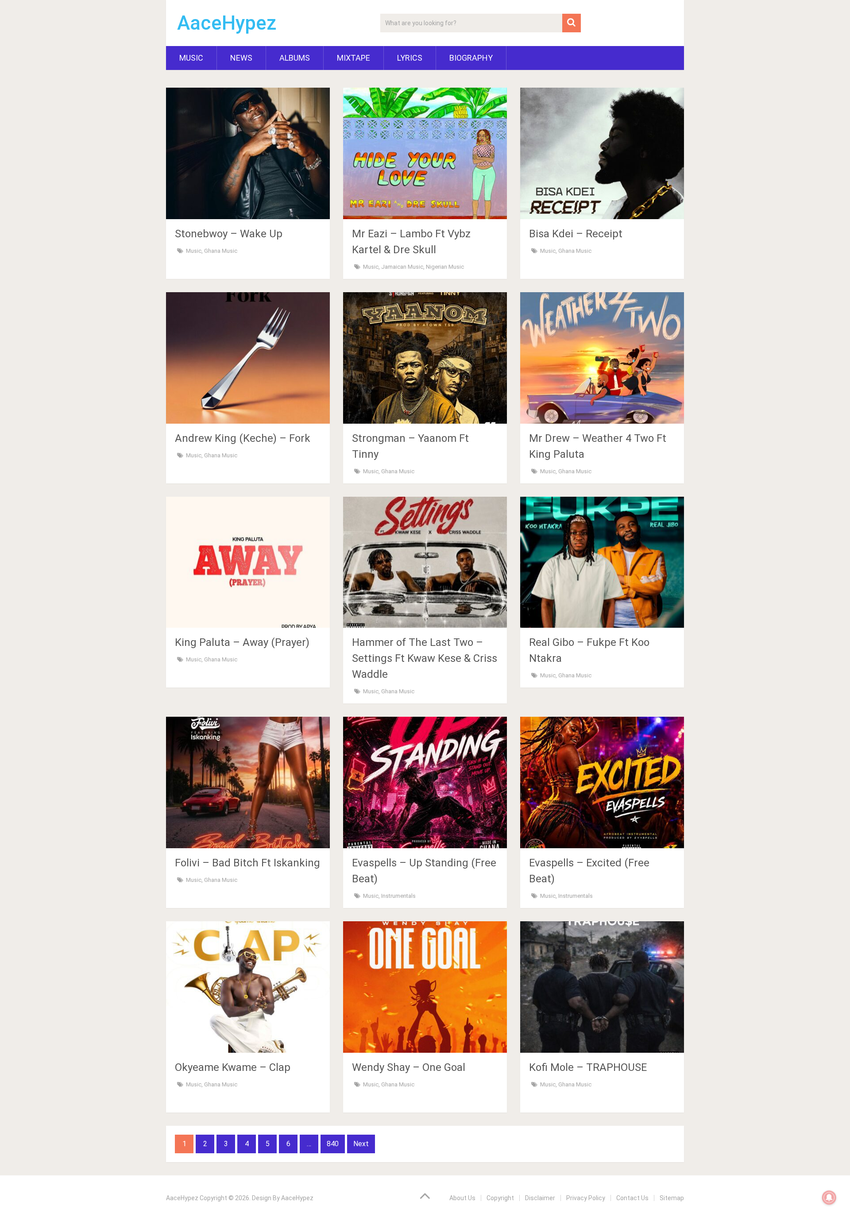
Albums (294, 57)
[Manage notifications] (829, 1197)
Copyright (500, 1198)
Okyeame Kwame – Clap (232, 1067)
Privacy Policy (585, 1198)
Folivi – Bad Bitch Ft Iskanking (247, 863)
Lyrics (409, 57)
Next (361, 1144)
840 (333, 1144)
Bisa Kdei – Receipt (575, 234)
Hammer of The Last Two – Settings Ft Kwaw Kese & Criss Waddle (424, 658)
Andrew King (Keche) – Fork (242, 438)
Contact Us (632, 1198)
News (241, 57)
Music (191, 57)
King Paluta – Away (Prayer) (242, 642)
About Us (462, 1198)
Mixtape (353, 57)
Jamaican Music (402, 266)
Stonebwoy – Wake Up (228, 234)
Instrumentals (398, 895)
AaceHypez (227, 23)
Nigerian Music (445, 266)
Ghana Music (220, 250)
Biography (471, 57)
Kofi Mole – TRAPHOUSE (588, 1067)
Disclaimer (540, 1198)
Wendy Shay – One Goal (408, 1067)
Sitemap (672, 1198)
